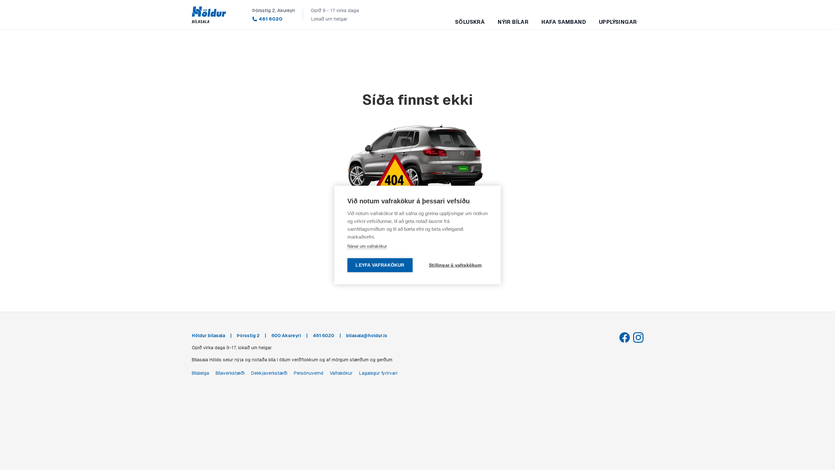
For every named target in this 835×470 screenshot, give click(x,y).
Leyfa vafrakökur (380, 265)
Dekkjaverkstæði (269, 373)
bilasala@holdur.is (366, 335)
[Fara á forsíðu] (209, 15)
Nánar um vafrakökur (367, 246)
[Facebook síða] (624, 337)
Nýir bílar (513, 22)
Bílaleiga (200, 373)
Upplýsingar (618, 22)
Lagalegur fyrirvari (378, 373)
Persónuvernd (308, 373)
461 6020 (270, 19)
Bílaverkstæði (230, 373)
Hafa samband (563, 22)
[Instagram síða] (638, 337)
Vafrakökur (341, 373)
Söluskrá (470, 22)
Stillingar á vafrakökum (455, 265)
